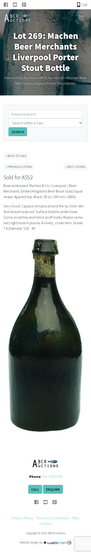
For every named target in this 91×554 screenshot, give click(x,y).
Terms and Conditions (52, 518)
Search (17, 131)
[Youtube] (17, 4)
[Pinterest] (24, 4)
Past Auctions (26, 77)
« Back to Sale (16, 156)
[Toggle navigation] (81, 18)
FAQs (75, 518)
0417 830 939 (52, 476)
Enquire (53, 489)
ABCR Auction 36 (51, 77)
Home (9, 77)
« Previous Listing (19, 167)
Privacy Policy (22, 518)
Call (35, 489)
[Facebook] (8, 4)
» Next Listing (75, 167)
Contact (45, 523)
